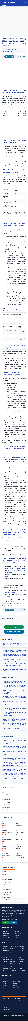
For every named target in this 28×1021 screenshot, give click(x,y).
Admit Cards (6, 1000)
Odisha (12, 963)
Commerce (5, 990)
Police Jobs (17, 935)
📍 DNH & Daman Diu (6, 860)
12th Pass (15, 979)
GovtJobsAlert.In (9, 2)
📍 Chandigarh (5, 825)
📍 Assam (4, 823)
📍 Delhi (4, 828)
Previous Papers (6, 1005)
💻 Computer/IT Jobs (7, 894)
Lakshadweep (6, 959)
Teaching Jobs (6, 937)
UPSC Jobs (5, 931)
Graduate (5, 981)
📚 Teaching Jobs (6, 807)
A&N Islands (5, 946)
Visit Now (21, 578)
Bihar (11, 948)
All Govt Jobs (6, 998)
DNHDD (21, 950)
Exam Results (18, 998)
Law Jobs (15, 990)
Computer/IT (16, 987)
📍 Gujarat (4, 830)
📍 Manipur (4, 841)
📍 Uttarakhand (18, 855)
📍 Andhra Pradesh (6, 821)
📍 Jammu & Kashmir (19, 832)
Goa (4, 952)
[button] (26, 2)
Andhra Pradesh (14, 946)
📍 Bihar (16, 823)
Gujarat (12, 952)
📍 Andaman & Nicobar (20, 857)
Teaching (5, 987)
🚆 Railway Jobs (6, 797)
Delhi (11, 950)
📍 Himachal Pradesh (7, 832)
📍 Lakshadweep (18, 860)
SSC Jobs (17, 931)
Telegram (9, 56)
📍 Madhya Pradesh (6, 839)
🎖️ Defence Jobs (6, 802)
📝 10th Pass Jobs (6, 871)
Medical (15, 985)
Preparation (18, 1005)
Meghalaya (12, 961)
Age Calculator (6, 1009)
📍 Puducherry (18, 846)
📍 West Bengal (5, 857)
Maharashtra (22, 959)
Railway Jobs (6, 933)
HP (3, 955)
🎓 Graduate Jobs (6, 876)
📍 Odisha (4, 846)
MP (11, 959)
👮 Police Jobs (5, 804)
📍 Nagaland (17, 844)
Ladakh (20, 957)
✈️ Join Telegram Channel (14, 631)
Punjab (4, 966)
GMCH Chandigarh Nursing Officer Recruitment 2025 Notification (15, 570)
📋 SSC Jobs (5, 794)
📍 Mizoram (4, 844)
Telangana (12, 968)
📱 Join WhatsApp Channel (14, 627)
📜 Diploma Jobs (6, 887)
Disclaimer (8, 1017)
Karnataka (5, 957)
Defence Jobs (6, 935)
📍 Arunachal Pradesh (19, 821)
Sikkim (20, 966)
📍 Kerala (4, 837)
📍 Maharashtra (18, 839)
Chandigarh (22, 948)
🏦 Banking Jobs (6, 799)
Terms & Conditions (17, 1017)
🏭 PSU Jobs (5, 809)
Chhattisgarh (6, 950)
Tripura (20, 968)
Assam (4, 948)
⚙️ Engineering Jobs (7, 882)
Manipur (5, 961)
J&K (11, 955)
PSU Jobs (17, 937)
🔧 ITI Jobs (5, 884)
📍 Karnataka (18, 834)
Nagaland (5, 963)
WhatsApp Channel (21, 56)
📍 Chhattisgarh (18, 825)
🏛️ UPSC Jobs (5, 792)
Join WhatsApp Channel (21, 610)
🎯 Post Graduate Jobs (7, 879)
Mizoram (21, 961)
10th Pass (5, 979)
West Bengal (22, 970)
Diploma (4, 985)
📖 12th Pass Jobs (6, 874)
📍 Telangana (5, 853)
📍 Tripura (17, 853)
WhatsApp (6, 56)
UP (3, 970)
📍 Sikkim (4, 850)
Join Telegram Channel (24, 610)
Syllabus (17, 1002)
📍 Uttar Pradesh (6, 855)
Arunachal (21, 946)
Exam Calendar (6, 1002)
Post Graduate (16, 981)
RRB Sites (5, 1007)
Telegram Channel (24, 56)
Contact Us (21, 1015)
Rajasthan (12, 966)
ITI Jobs (15, 983)
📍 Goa (16, 828)
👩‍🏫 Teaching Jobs (6, 892)
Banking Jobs (18, 933)
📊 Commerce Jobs (7, 897)
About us (6, 1015)
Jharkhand (21, 955)
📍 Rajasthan (17, 848)
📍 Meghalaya (18, 841)
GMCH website (19, 457)
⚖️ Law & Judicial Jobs (7, 899)
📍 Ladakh (17, 837)
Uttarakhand (13, 970)
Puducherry (22, 963)
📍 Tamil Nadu (18, 850)
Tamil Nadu (5, 968)
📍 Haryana (17, 830)
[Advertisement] (14, 22)
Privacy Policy (13, 1015)
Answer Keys (18, 1000)
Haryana (21, 952)
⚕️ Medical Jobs (6, 889)
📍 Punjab (4, 848)
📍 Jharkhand (5, 834)
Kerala (11, 957)
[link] (12, 56)
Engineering (5, 983)
